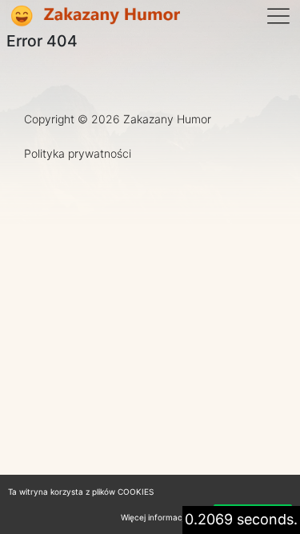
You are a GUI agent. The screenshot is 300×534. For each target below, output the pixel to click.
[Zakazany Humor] (94, 16)
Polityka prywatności (77, 153)
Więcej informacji (153, 517)
